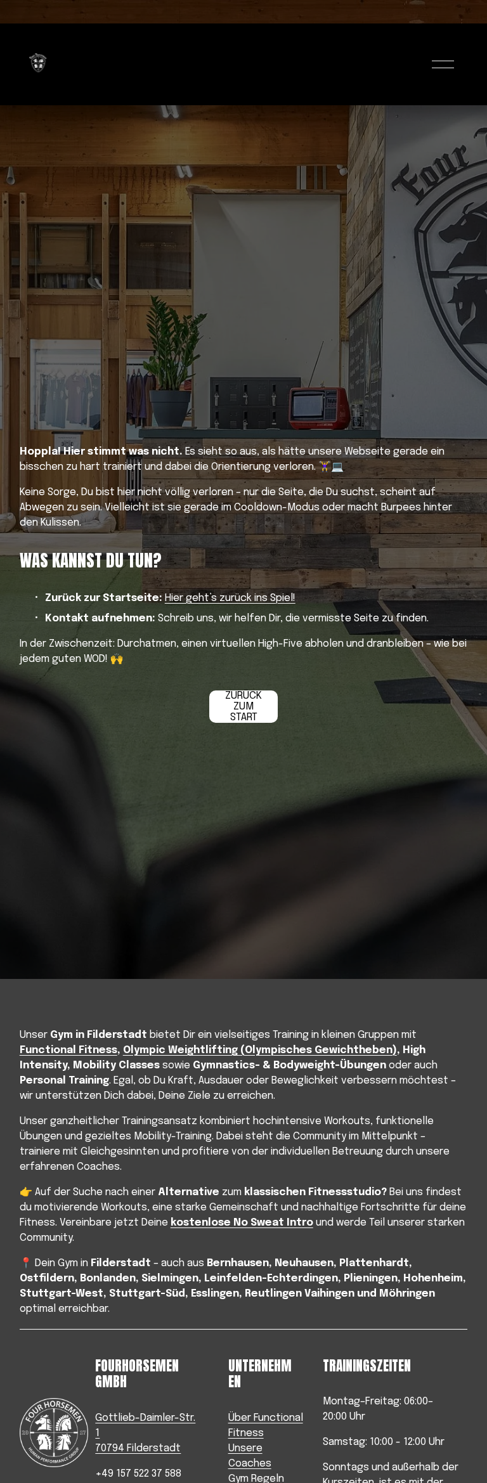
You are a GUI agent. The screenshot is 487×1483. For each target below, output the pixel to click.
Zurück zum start (243, 706)
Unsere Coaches (249, 1456)
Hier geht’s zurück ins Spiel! (230, 598)
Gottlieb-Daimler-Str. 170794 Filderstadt (145, 1433)
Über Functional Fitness (265, 1426)
